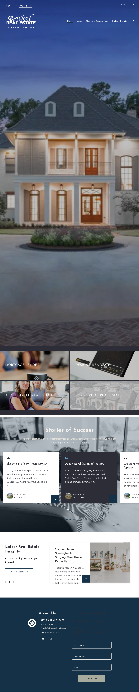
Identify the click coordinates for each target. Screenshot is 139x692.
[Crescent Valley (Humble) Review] (55, 499)
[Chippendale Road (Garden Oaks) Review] (113, 499)
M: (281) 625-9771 (48, 624)
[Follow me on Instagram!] (51, 638)
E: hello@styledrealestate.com (53, 628)
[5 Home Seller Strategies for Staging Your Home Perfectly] (86, 579)
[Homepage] (21, 19)
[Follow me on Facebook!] (43, 638)
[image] (127, 496)
